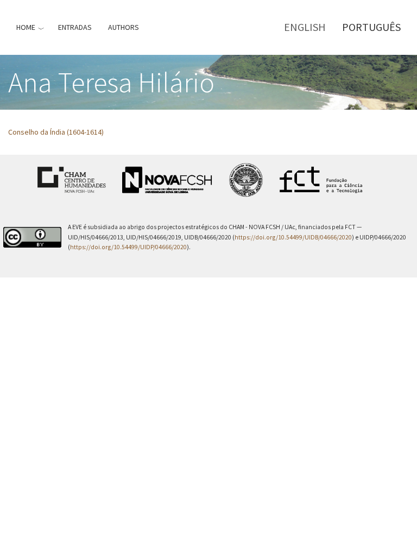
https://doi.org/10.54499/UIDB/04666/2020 (293, 237)
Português (371, 27)
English (305, 27)
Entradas (75, 27)
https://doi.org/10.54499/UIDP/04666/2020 (128, 247)
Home (25, 27)
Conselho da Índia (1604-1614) (56, 132)
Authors (123, 27)
